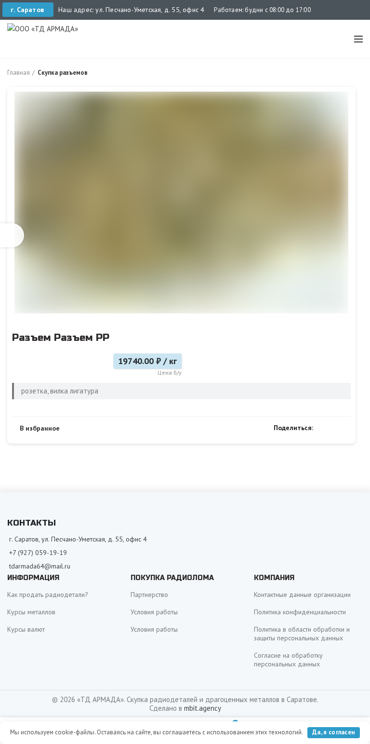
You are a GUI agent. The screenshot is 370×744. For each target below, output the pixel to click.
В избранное (40, 428)
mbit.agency (202, 708)
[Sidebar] (12, 235)
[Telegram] (345, 427)
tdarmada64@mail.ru (39, 566)
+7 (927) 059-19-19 (38, 552)
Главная (18, 72)
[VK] (334, 427)
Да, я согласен (333, 732)
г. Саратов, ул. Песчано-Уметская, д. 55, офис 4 (78, 539)
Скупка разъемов (63, 72)
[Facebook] (323, 427)
